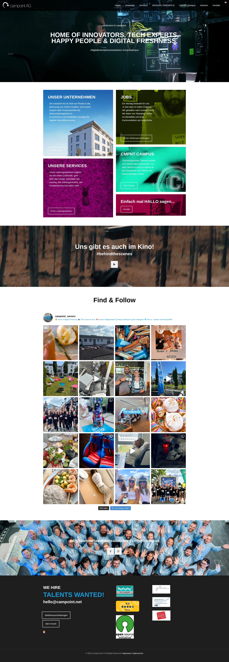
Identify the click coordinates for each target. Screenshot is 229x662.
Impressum (127, 653)
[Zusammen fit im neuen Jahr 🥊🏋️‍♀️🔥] (96, 450)
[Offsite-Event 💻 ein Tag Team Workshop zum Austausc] (132, 414)
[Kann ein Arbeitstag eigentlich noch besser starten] (60, 342)
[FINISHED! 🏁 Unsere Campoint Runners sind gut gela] (168, 486)
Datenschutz (138, 653)
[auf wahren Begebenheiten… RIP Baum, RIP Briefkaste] (96, 378)
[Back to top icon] (217, 657)
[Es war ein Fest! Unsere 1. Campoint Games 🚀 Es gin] (168, 378)
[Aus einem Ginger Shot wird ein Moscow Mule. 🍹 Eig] (132, 378)
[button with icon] (114, 264)
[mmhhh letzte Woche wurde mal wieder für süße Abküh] (132, 342)
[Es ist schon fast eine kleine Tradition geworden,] (60, 450)
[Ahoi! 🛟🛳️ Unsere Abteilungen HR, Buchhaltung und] (132, 486)
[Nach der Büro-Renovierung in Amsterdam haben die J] (60, 486)
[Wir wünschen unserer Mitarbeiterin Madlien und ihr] (168, 342)
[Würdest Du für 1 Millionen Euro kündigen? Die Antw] (132, 450)
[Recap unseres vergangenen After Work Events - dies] (60, 378)
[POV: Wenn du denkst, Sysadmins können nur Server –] (96, 486)
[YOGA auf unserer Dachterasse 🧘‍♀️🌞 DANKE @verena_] (96, 342)
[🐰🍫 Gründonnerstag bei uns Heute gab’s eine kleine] (96, 414)
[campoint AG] (16, 5)
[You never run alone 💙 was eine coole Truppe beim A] (60, 414)
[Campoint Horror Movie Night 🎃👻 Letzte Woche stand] (168, 450)
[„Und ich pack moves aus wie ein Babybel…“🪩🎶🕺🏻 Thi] (168, 414)
